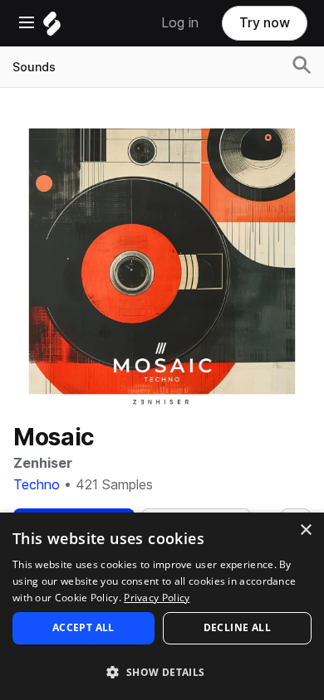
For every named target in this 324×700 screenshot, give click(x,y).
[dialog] (162, 606)
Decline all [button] (237, 627)
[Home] (52, 28)
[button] (162, 671)
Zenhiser (42, 463)
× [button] (305, 530)
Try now (264, 23)
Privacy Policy (156, 598)
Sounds (34, 67)
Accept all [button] (83, 627)
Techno (36, 485)
